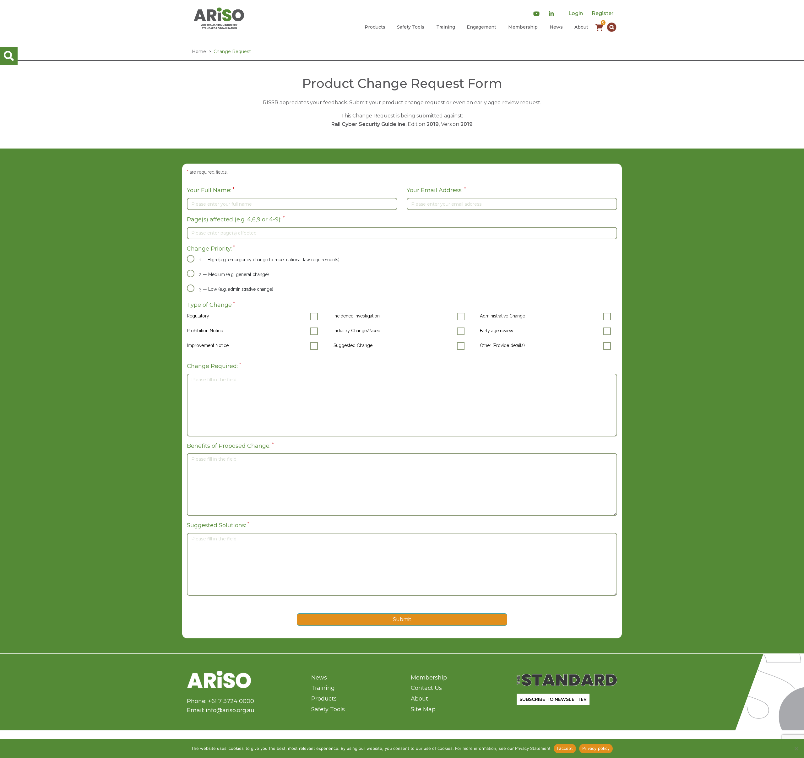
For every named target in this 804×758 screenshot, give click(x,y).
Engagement (481, 27)
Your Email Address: (436, 190)
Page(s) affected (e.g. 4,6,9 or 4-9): (236, 219)
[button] (611, 27)
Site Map (423, 709)
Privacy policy (596, 748)
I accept (565, 748)
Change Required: (214, 366)
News (556, 27)
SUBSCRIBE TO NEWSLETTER (553, 699)
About (581, 27)
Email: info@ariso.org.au (220, 710)
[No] (796, 748)
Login (575, 13)
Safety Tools (410, 27)
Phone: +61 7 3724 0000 (220, 701)
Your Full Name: (210, 190)
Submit (402, 619)
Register (602, 13)
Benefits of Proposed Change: (230, 445)
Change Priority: (211, 248)
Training (445, 27)
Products (375, 27)
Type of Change (211, 304)
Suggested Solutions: (218, 525)
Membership (523, 27)
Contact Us (426, 688)
